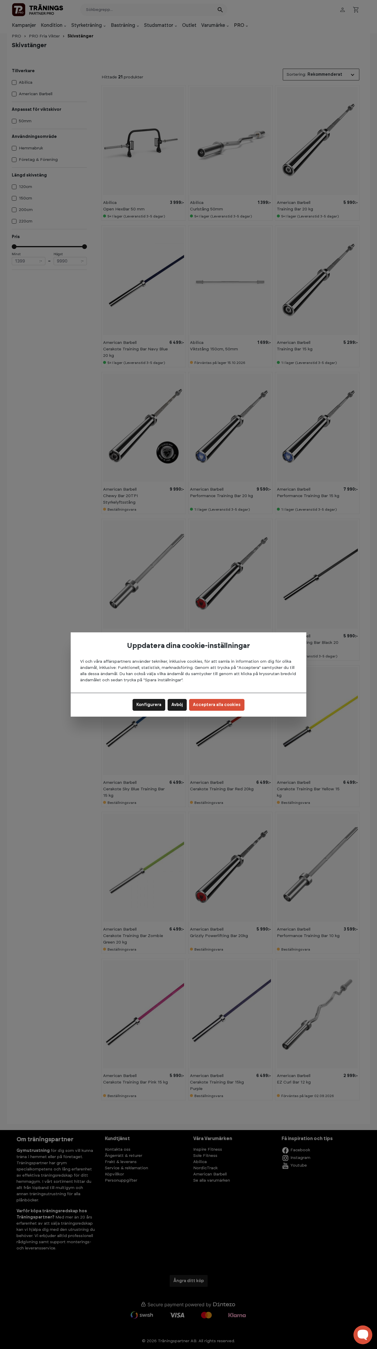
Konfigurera (148, 705)
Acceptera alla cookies (217, 705)
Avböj (177, 705)
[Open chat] (362, 1334)
